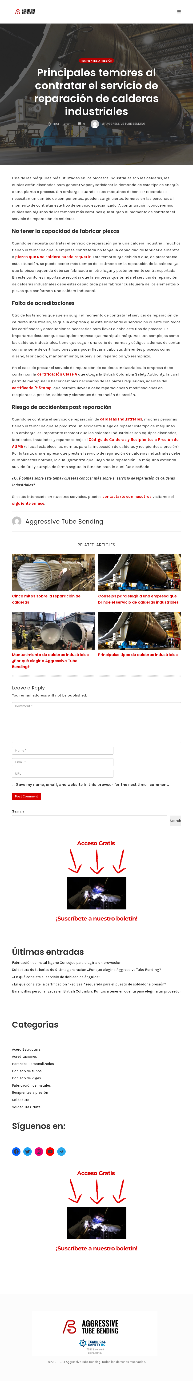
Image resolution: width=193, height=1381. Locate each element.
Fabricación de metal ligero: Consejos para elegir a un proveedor (66, 963)
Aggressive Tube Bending (64, 521)
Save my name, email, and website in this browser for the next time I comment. (92, 784)
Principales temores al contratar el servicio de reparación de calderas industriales (96, 92)
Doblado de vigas (26, 1078)
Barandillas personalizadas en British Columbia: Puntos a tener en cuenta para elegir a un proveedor (96, 991)
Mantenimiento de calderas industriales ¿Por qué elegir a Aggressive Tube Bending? (50, 660)
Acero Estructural (27, 1049)
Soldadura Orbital (27, 1107)
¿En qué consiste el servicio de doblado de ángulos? (56, 977)
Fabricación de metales (31, 1085)
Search (18, 811)
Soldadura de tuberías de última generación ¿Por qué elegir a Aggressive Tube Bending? (86, 970)
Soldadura (20, 1100)
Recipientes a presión (96, 60)
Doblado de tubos (27, 1071)
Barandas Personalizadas (33, 1064)
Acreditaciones (24, 1056)
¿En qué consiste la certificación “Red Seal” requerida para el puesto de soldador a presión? (89, 984)
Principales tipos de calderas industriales (138, 654)
